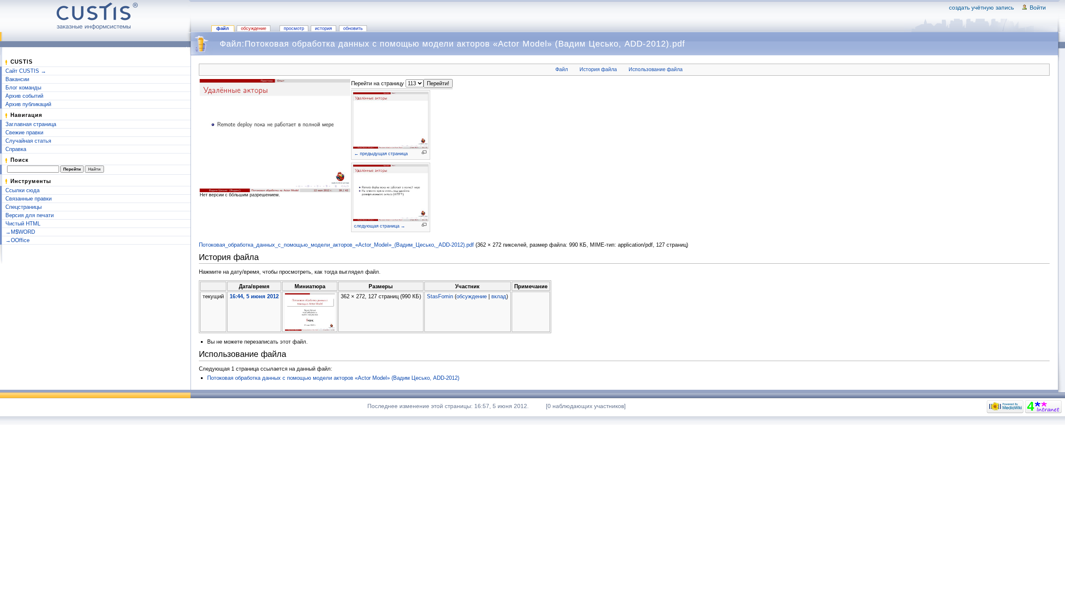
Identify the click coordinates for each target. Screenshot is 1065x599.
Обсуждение (253, 28)
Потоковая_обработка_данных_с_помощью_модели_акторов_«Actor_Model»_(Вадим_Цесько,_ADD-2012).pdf (336, 245)
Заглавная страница (30, 124)
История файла (598, 69)
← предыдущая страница (381, 153)
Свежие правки (24, 132)
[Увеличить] (424, 152)
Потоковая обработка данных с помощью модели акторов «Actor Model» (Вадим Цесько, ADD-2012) (333, 378)
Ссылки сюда (22, 190)
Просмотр (294, 28)
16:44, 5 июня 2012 (254, 296)
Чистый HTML (22, 223)
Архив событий (24, 96)
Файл (222, 28)
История (323, 28)
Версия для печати (29, 215)
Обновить (353, 28)
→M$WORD (20, 232)
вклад (498, 296)
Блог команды (23, 87)
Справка (15, 149)
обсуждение (471, 296)
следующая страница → (379, 225)
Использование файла (656, 69)
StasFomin (440, 296)
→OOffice (17, 240)
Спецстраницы (23, 207)
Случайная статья (28, 141)
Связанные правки (28, 199)
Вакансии (17, 79)
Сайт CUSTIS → (25, 71)
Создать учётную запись (981, 7)
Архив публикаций (28, 104)
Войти (1038, 7)
